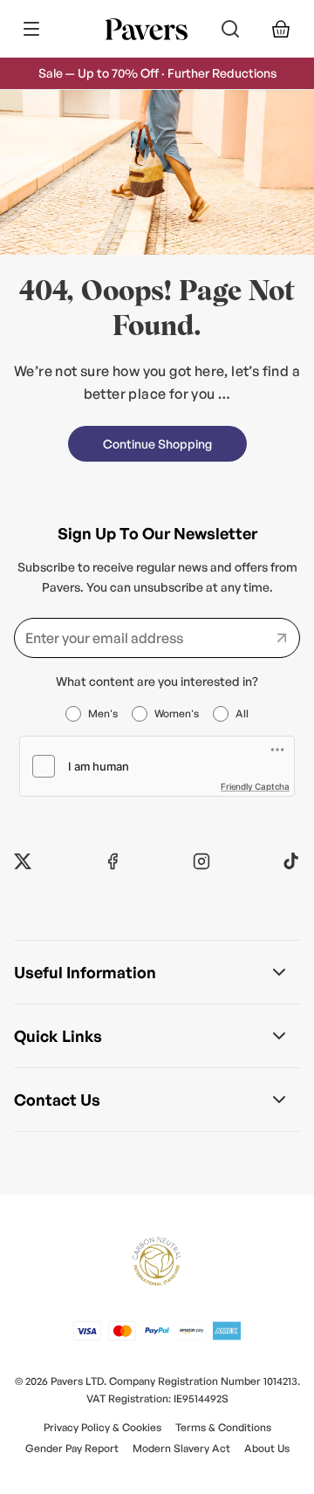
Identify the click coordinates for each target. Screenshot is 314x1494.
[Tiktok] (291, 861)
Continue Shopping (157, 443)
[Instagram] (201, 861)
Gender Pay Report (72, 1448)
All (242, 713)
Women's (176, 713)
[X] (22, 861)
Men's (103, 713)
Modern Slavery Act (181, 1448)
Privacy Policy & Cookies (102, 1427)
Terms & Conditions (223, 1427)
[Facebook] (112, 861)
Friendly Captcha (255, 786)
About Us (267, 1448)
